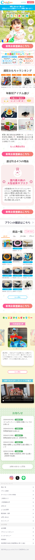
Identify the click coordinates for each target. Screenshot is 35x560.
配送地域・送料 (5, 513)
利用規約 (3, 539)
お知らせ (3, 506)
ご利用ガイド (5, 498)
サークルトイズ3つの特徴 (8, 494)
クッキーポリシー (6, 535)
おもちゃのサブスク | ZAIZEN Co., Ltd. (17, 549)
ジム (14, 235)
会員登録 (23, 2)
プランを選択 (5, 491)
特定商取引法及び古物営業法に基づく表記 (13, 543)
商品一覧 (3, 487)
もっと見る (17, 297)
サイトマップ (5, 521)
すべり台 (22, 235)
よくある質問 (5, 509)
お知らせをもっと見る (17, 466)
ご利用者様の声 (5, 502)
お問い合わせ (5, 517)
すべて (5, 235)
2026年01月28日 (15, 437)
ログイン (30, 2)
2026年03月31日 (12, 430)
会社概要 (3, 528)
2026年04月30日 (17, 422)
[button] (16, 64)
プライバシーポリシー (7, 532)
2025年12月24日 (17, 454)
